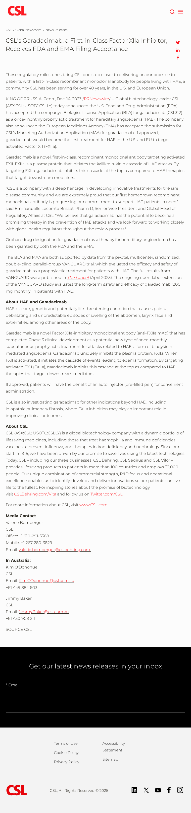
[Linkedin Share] (178, 50)
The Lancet (78, 277)
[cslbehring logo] (17, 11)
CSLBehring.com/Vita (35, 494)
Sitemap (110, 759)
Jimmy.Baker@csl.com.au (44, 611)
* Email (12, 685)
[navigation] (180, 11)
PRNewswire (96, 98)
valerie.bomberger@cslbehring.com (54, 549)
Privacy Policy (66, 761)
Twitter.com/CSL (106, 494)
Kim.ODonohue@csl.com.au (46, 580)
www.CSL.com (93, 504)
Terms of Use (66, 743)
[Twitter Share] (178, 42)
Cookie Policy (66, 752)
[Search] (172, 11)
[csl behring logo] (15, 790)
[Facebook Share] (178, 57)
